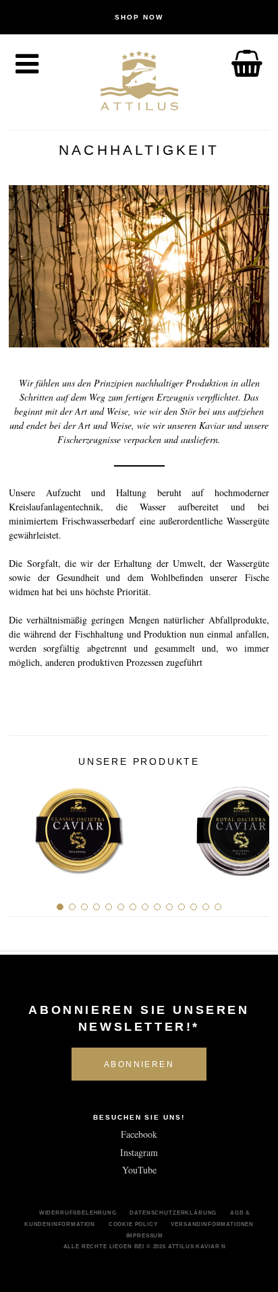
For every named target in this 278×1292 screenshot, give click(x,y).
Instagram (139, 1152)
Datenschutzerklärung (173, 1212)
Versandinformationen (212, 1224)
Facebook (139, 1134)
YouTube (139, 1169)
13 (205, 907)
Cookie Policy (133, 1224)
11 (181, 907)
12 (193, 907)
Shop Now (139, 17)
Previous (24, 826)
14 (218, 907)
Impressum (145, 1235)
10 (169, 907)
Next (254, 826)
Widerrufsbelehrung (78, 1212)
